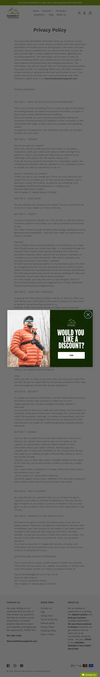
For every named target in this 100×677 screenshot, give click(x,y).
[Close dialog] (88, 314)
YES (71, 355)
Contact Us (90, 675)
